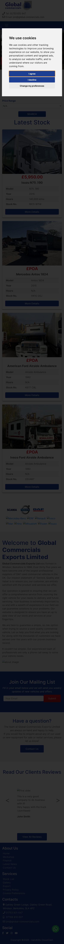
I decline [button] (32, 79)
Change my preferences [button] (32, 86)
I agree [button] (32, 73)
